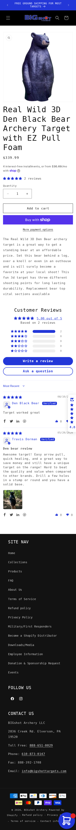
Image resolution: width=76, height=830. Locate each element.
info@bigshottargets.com (44, 771)
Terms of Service (22, 599)
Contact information (55, 821)
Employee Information (25, 654)
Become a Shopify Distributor (32, 635)
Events (13, 672)
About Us (15, 589)
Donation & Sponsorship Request (34, 663)
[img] (12, 397)
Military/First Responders (30, 626)
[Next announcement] (68, 5)
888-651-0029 (41, 745)
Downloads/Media (21, 645)
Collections (17, 562)
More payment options (38, 229)
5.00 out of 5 (49, 318)
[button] (8, 17)
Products (15, 571)
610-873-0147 (33, 754)
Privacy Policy (20, 617)
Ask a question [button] (38, 371)
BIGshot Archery (36, 810)
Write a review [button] (38, 361)
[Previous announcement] (7, 5)
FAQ (10, 580)
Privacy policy (58, 815)
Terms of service (23, 821)
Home (11, 553)
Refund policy (19, 608)
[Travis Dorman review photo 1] (12, 499)
